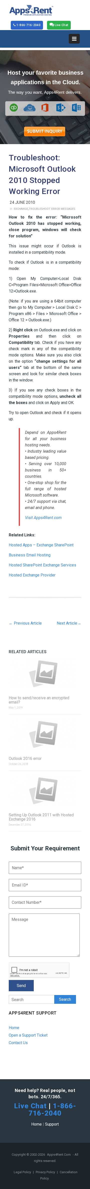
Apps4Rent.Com (59, 1154)
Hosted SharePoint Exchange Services (42, 565)
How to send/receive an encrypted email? (39, 700)
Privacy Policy (46, 1172)
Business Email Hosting (29, 555)
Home (14, 1027)
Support (52, 1124)
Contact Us (18, 1042)
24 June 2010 (22, 202)
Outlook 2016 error (25, 758)
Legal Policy (23, 1172)
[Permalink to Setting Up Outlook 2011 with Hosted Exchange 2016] (45, 791)
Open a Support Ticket (28, 1035)
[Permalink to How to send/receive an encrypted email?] (45, 673)
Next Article (69, 623)
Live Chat (61, 25)
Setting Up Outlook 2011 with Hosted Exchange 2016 (41, 817)
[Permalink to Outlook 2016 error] (45, 734)
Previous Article (25, 623)
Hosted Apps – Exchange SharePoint (41, 545)
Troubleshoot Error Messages (52, 209)
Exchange (21, 209)
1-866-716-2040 (28, 25)
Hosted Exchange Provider (32, 575)
